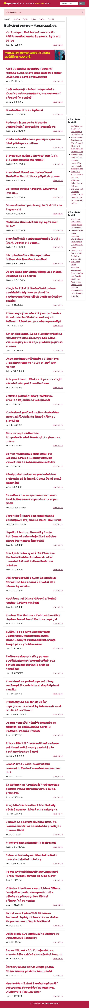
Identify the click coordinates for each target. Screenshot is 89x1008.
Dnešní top (17, 19)
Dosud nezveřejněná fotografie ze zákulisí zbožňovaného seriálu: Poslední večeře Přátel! (31, 726)
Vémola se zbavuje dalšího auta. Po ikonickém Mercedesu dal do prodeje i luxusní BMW (33, 826)
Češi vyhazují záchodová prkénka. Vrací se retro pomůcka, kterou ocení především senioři (33, 93)
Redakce (47, 3)
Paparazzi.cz (14, 3)
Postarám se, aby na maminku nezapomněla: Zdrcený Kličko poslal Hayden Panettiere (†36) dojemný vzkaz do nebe (77, 239)
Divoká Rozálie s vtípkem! (24, 110)
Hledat (82, 3)
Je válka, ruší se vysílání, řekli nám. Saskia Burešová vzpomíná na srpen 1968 (32, 499)
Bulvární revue (39, 3)
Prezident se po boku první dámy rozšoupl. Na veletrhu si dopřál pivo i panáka (32, 685)
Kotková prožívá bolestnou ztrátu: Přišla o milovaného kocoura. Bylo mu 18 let (33, 36)
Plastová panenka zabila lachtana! (31, 842)
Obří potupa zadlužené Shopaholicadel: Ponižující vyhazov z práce (33, 437)
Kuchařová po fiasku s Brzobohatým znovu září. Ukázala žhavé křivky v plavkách (32, 416)
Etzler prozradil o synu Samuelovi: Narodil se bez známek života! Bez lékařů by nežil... (31, 582)
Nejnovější (7, 19)
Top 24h (25, 19)
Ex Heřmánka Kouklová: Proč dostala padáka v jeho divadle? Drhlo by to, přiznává (32, 788)
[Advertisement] (75, 66)
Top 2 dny (33, 19)
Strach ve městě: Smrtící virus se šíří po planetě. (27, 55)
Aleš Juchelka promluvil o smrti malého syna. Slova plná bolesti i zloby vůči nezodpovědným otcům (34, 73)
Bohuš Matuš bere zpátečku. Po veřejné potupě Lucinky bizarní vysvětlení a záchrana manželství (30, 458)
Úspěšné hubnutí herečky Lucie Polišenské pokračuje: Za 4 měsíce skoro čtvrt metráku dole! (31, 536)
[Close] (82, 12)
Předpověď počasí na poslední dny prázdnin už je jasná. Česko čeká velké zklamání (33, 478)
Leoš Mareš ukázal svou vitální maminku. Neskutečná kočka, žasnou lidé (33, 768)
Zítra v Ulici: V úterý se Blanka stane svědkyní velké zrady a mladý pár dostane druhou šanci (32, 747)
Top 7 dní (51, 19)
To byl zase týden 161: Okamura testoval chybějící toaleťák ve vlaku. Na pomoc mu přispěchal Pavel (32, 917)
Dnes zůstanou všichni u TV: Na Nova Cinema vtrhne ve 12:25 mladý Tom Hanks (32, 362)
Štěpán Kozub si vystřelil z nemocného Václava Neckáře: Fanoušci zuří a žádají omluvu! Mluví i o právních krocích (77, 270)
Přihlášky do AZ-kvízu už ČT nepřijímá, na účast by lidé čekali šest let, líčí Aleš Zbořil (33, 706)
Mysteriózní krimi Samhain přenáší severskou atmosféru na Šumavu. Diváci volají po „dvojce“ (32, 987)
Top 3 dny (42, 19)
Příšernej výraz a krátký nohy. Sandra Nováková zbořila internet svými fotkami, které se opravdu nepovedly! (33, 317)
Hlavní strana (30, 3)
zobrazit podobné (58, 45)
